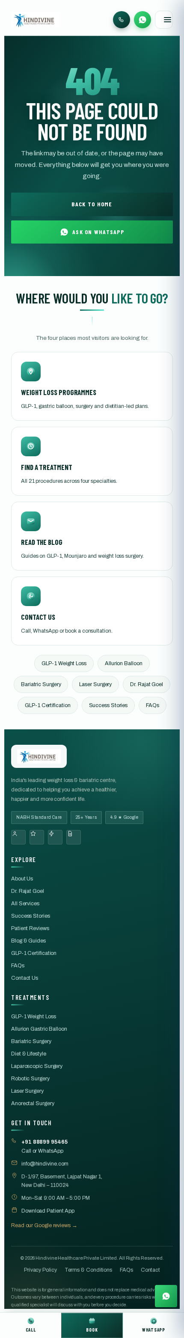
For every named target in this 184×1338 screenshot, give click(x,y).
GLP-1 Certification (47, 705)
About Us (22, 879)
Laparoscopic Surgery (36, 1066)
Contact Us (24, 978)
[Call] (121, 19)
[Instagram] (37, 837)
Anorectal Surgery (32, 1103)
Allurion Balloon (123, 663)
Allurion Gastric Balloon (39, 1029)
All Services (25, 904)
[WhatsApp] (142, 19)
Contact (150, 1270)
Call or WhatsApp (44, 1146)
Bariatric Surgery (41, 684)
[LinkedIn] (73, 837)
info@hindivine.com (44, 1164)
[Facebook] (18, 837)
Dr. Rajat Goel (146, 684)
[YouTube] (55, 837)
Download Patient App (47, 1211)
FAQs (152, 705)
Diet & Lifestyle (28, 1054)
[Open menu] (164, 20)
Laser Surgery (95, 684)
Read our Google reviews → (44, 1225)
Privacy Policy (40, 1270)
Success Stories (108, 705)
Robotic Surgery (30, 1079)
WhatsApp (153, 1329)
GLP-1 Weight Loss (64, 663)
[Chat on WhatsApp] (166, 1297)
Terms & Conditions (88, 1270)
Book (92, 1329)
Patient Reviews (30, 928)
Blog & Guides (28, 941)
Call (31, 1329)
